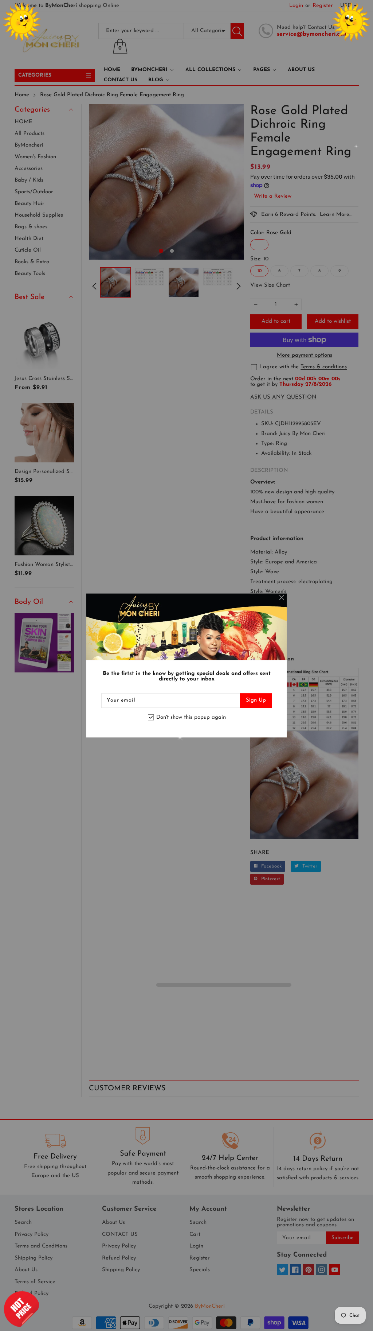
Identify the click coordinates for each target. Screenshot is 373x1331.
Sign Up (256, 700)
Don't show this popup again (191, 717)
